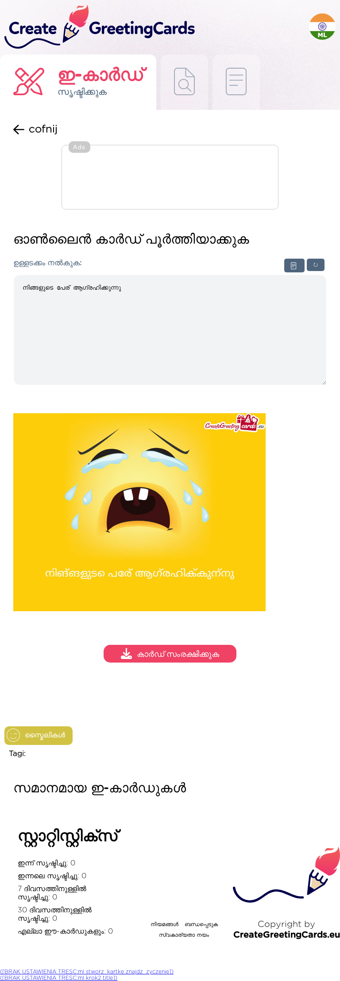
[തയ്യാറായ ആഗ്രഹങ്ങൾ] (184, 82)
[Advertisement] (170, 178)
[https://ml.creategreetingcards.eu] (154, 27)
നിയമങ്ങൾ (164, 924)
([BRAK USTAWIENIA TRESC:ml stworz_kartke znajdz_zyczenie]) (87, 971)
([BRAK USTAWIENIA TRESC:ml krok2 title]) (58, 978)
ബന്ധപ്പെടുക (201, 924)
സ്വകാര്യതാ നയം (184, 935)
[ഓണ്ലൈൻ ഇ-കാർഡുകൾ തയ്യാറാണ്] (236, 82)
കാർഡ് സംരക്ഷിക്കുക (178, 655)
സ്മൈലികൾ (45, 735)
